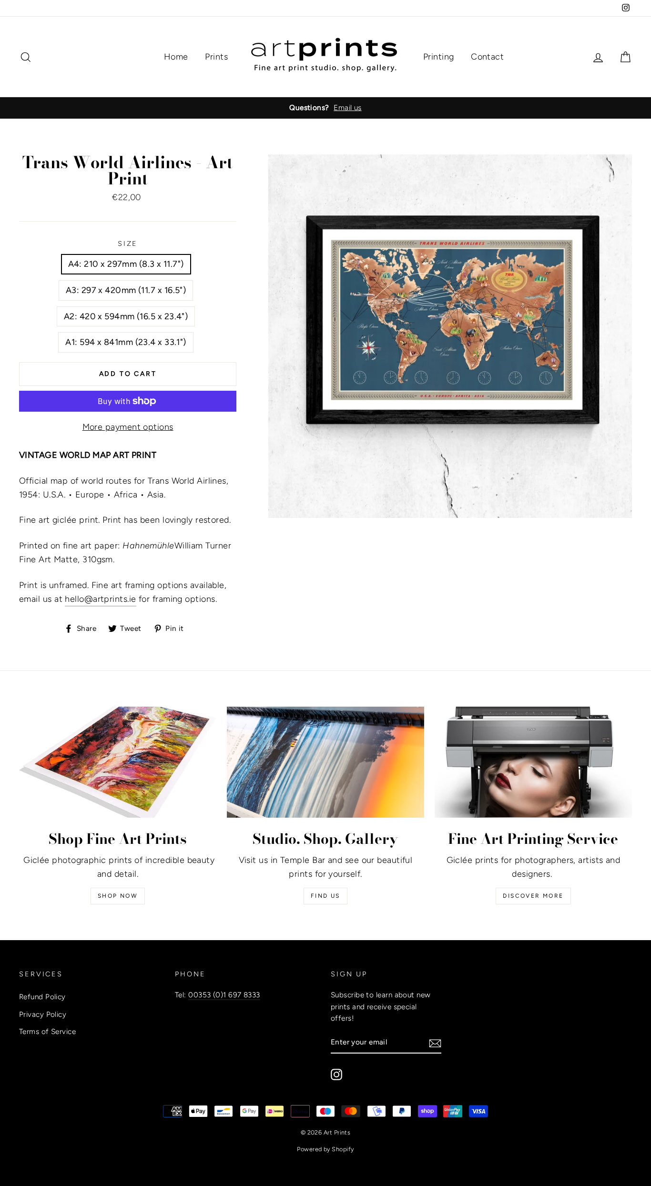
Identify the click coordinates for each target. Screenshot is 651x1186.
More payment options (127, 427)
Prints (216, 56)
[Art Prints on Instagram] (336, 1074)
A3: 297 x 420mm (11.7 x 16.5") (126, 290)
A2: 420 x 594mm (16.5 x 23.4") (126, 316)
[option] (325, 107)
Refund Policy (42, 996)
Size (128, 243)
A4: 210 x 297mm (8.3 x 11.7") (126, 264)
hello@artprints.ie (100, 599)
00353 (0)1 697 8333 (224, 994)
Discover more (533, 895)
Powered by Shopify (325, 1149)
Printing (438, 56)
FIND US (325, 895)
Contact (487, 56)
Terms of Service (47, 1031)
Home (176, 56)
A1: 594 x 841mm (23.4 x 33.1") (125, 342)
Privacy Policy (42, 1014)
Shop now (118, 895)
